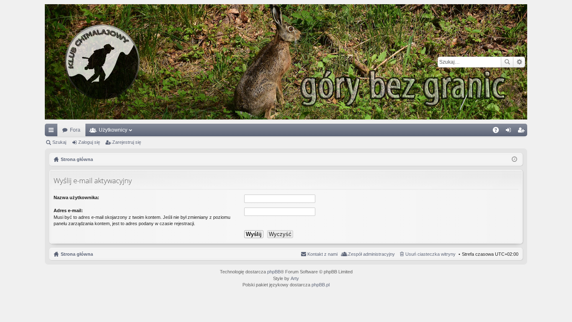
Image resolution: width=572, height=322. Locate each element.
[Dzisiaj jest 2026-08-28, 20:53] (514, 159)
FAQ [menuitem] (498, 131)
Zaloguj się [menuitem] (510, 131)
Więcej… (52, 131)
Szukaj (507, 62)
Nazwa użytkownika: (76, 197)
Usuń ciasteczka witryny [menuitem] (430, 254)
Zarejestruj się (126, 142)
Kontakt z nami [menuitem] (322, 254)
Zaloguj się (89, 142)
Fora (75, 130)
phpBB (274, 271)
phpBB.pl (321, 284)
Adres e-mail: (68, 210)
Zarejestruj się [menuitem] (522, 131)
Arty (295, 278)
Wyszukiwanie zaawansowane (519, 62)
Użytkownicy (113, 130)
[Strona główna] (286, 62)
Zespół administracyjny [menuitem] (371, 254)
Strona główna (77, 254)
